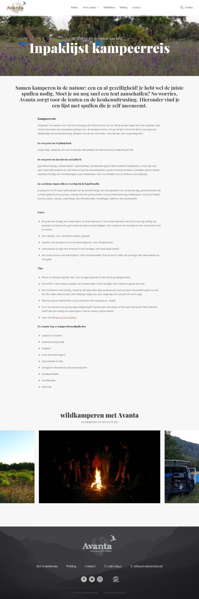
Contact (136, 7)
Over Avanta (89, 7)
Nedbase (121, 592)
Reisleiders (109, 7)
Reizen (74, 7)
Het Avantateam (47, 566)
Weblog (123, 7)
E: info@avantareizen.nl (147, 566)
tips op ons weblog (65, 317)
